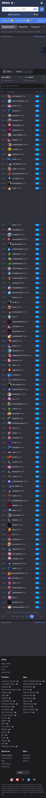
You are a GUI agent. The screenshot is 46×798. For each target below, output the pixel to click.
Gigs (3, 743)
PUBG (3, 695)
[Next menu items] (34, 20)
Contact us (5, 767)
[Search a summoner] (34, 9)
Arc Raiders (5, 709)
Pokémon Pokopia (8, 704)
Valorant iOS (27, 695)
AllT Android (27, 687)
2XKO (3, 724)
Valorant (4, 692)
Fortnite (4, 718)
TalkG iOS (26, 707)
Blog (3, 669)
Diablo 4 (4, 721)
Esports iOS (27, 712)
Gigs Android (27, 698)
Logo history (5, 672)
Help (3, 761)
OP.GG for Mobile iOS (30, 684)
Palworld (4, 687)
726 (13, 616)
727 (18, 616)
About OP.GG (6, 664)
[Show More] (13, 2)
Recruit (25, 761)
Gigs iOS (26, 701)
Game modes (22, 20)
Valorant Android (29, 692)
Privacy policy (6, 755)
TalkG (3, 738)
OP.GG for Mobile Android (32, 681)
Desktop (4, 729)
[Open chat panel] (44, 50)
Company (5, 666)
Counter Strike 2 (7, 715)
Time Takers (6, 726)
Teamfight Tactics (8, 684)
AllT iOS (26, 690)
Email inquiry (6, 764)
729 (27, 616)
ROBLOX (4, 698)
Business (26, 755)
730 (32, 616)
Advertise (26, 758)
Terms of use (6, 758)
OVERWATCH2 (6, 701)
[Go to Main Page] (6, 3)
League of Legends (8, 681)
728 (22, 616)
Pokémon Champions (9, 690)
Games (4, 732)
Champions (7, 20)
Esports (4, 741)
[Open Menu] (41, 2)
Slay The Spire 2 (7, 712)
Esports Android (29, 709)
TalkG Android (28, 704)
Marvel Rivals (6, 707)
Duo (2, 735)
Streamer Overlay (8, 746)
